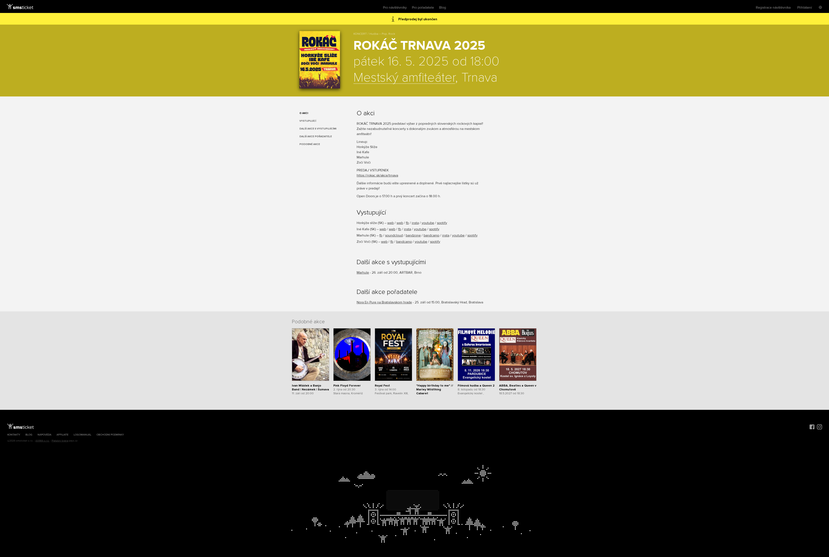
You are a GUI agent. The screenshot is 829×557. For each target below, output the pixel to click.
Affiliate (62, 434)
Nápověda (44, 434)
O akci (303, 113)
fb (407, 223)
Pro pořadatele (423, 7)
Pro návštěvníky (395, 7)
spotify (442, 223)
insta (415, 223)
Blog (442, 7)
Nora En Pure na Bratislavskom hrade (384, 302)
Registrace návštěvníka (773, 7)
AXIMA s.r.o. (42, 440)
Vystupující (307, 121)
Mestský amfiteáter (404, 77)
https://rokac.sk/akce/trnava (377, 175)
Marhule (363, 272)
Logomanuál (82, 434)
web (390, 223)
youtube (428, 223)
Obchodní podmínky (110, 434)
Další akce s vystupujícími (317, 128)
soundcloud (394, 235)
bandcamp (431, 235)
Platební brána (60, 440)
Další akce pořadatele (315, 136)
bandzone (413, 235)
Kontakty (13, 434)
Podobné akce (309, 144)
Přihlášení (804, 7)
